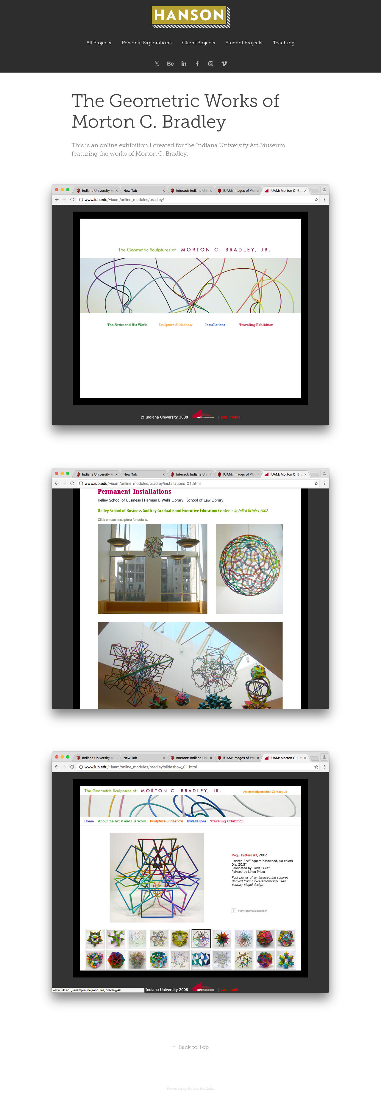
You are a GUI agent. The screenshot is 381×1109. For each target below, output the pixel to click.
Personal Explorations (147, 42)
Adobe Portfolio (201, 1088)
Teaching (284, 42)
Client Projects (198, 42)
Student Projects (244, 42)
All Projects (98, 42)
